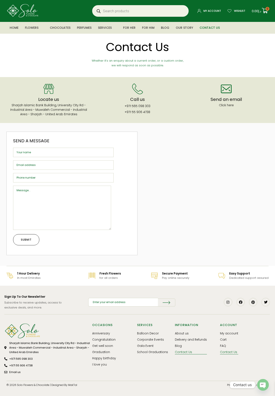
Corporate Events (150, 339)
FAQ (223, 346)
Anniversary (101, 333)
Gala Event (145, 346)
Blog (165, 28)
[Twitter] (265, 302)
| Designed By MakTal (63, 385)
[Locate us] (48, 88)
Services (105, 28)
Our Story (184, 28)
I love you (99, 364)
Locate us (48, 99)
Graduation (101, 352)
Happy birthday (104, 358)
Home (14, 28)
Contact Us (210, 28)
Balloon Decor (148, 333)
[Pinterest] (253, 302)
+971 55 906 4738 (137, 112)
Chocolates (60, 28)
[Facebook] (241, 302)
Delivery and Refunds (191, 339)
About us (182, 333)
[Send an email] (226, 88)
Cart (223, 339)
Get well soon (102, 346)
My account (229, 333)
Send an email (226, 99)
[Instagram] (228, 302)
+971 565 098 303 (137, 106)
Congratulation (104, 339)
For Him (148, 28)
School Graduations (152, 352)
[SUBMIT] (166, 302)
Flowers (31, 28)
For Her (129, 28)
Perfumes (84, 28)
